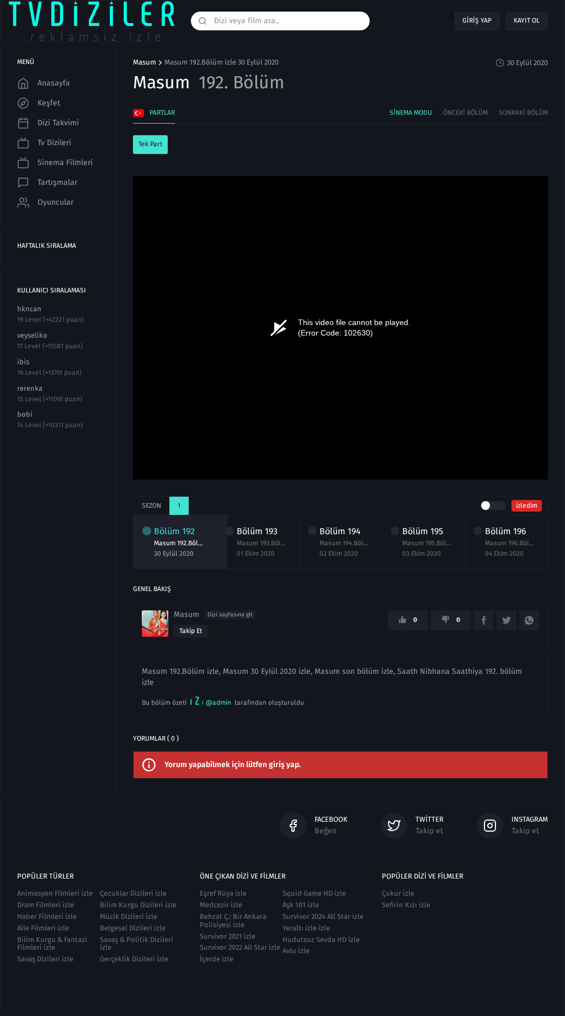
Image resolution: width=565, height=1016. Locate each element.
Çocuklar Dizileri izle (133, 893)
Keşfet (49, 103)
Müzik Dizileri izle (128, 916)
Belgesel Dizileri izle (133, 928)
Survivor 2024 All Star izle (323, 916)
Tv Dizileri (54, 142)
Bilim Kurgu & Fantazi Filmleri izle (52, 943)
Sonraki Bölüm (523, 112)
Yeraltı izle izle (306, 928)
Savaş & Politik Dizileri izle (136, 943)
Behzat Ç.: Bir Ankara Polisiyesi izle (233, 920)
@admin (218, 702)
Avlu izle (296, 950)
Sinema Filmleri (65, 162)
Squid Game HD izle (314, 893)
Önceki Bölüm (465, 112)
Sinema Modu (411, 112)
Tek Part (150, 144)
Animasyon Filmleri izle (55, 893)
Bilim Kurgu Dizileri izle (138, 905)
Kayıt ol (527, 20)
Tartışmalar (57, 182)
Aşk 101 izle (300, 905)
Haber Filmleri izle (47, 916)
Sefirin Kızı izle (406, 905)
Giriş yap (477, 20)
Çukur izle (398, 893)
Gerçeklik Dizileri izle (134, 959)
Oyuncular (55, 202)
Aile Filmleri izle (43, 928)
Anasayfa (54, 83)
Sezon (151, 505)
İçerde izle (216, 959)
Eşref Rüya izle (223, 893)
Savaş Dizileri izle (45, 959)
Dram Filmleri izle (45, 905)
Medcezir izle (221, 905)
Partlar (162, 112)
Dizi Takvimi (58, 122)
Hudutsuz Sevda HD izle (321, 939)
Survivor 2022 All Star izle (240, 947)
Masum (144, 62)
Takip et (190, 631)
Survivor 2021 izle (227, 936)
